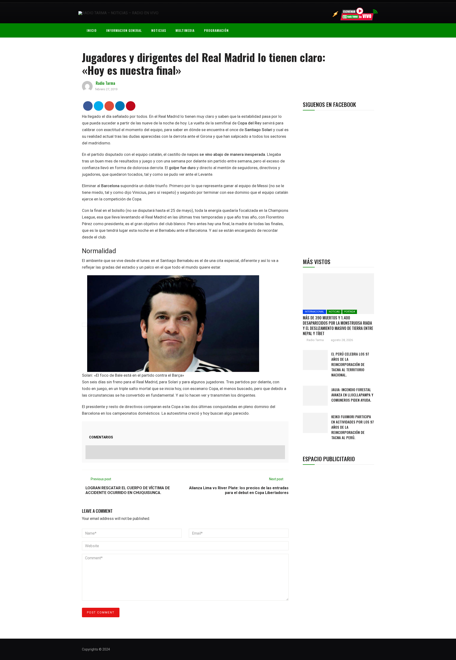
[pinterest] (130, 106)
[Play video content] (84, 325)
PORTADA (349, 311)
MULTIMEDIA (185, 30)
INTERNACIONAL (314, 311)
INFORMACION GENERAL (124, 30)
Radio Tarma (105, 83)
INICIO (92, 30)
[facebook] (88, 106)
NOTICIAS (158, 30)
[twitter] (98, 106)
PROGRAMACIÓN (216, 30)
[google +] (109, 106)
